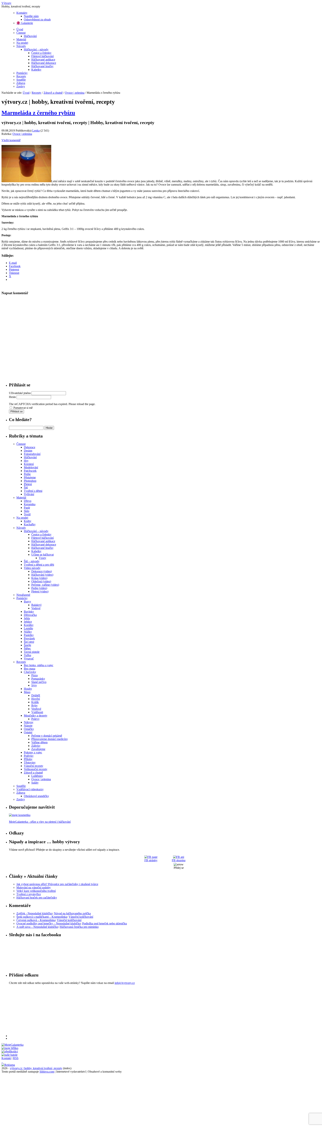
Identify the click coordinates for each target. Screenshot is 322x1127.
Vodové (35, 608)
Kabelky (36, 69)
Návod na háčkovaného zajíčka (72, 913)
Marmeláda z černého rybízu (38, 112)
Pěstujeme (30, 477)
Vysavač (29, 658)
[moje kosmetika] (19, 815)
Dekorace (29, 447)
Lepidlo (28, 628)
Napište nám (31, 16)
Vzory (42, 557)
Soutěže (21, 79)
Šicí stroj (29, 641)
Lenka (36, 130)
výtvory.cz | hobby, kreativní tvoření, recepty (36, 1068)
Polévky (29, 755)
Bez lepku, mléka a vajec (38, 665)
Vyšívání (29, 494)
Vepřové (36, 708)
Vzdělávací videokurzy (30, 789)
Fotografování (32, 454)
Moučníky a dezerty (35, 715)
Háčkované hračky (42, 66)
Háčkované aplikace (43, 59)
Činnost (21, 32)
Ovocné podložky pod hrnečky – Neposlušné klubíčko (48, 923)
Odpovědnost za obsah (37, 19)
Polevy (35, 718)
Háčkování (30, 36)
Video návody (32, 568)
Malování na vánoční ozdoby (33, 887)
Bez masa (29, 668)
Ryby (34, 705)
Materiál (21, 39)
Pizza (34, 675)
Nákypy (28, 722)
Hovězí (35, 698)
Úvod (19, 29)
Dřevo (27, 500)
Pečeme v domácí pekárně (46, 735)
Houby (28, 688)
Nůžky (28, 631)
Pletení (28, 484)
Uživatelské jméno (20, 393)
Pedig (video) (39, 588)
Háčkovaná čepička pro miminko (79, 926)
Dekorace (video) (41, 571)
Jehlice (28, 621)
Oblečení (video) (41, 581)
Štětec (27, 648)
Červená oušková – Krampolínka (35, 920)
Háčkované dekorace (43, 62)
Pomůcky (22, 73)
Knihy (27, 521)
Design (28, 450)
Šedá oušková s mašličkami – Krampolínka (41, 916)
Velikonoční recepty (35, 769)
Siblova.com (47, 1071)
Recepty (21, 76)
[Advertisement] (121, 1011)
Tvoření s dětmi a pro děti (39, 564)
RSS (15, 1058)
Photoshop (30, 480)
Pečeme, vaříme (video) (45, 584)
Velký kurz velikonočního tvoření (36, 890)
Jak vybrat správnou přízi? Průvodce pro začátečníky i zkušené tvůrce (57, 884)
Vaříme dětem (39, 742)
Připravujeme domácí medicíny (49, 739)
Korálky (29, 625)
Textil (27, 514)
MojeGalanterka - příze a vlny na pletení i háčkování (40, 821)
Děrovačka (30, 615)
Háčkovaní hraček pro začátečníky (36, 897)
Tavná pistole (32, 651)
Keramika (29, 504)
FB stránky (150, 860)
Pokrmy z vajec (33, 752)
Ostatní (28, 732)
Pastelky (29, 635)
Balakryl (36, 604)
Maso (27, 692)
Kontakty (21, 12)
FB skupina (178, 860)
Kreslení (29, 464)
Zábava (20, 83)
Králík (35, 702)
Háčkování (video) (42, 574)
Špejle (27, 645)
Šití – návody (32, 561)
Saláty (35, 782)
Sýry (34, 685)
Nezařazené (23, 594)
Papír (27, 507)
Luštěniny (37, 775)
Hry (26, 460)
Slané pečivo (38, 682)
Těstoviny (30, 762)
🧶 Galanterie (24, 23)
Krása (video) (39, 578)
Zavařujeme (38, 749)
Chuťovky (30, 672)
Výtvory (6, 3)
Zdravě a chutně (53, 92)
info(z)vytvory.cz (125, 982)
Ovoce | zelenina (74, 92)
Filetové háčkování (42, 56)
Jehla (27, 618)
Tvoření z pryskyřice (28, 894)
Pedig (27, 474)
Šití (26, 487)
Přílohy (28, 759)
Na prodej (22, 42)
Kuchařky (30, 524)
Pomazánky (38, 678)
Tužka (27, 655)
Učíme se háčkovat (42, 554)
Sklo (26, 511)
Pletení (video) (39, 591)
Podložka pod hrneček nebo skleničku (104, 923)
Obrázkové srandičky (36, 796)
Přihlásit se (16, 411)
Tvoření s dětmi (33, 490)
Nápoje (28, 725)
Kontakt (6, 1058)
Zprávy (20, 86)
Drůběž (35, 695)
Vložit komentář (10, 140)
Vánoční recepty (33, 765)
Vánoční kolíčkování (81, 916)
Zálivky (35, 745)
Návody (21, 46)
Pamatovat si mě (23, 407)
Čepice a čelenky (41, 52)
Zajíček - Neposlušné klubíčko (34, 913)
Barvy (27, 601)
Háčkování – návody (36, 49)
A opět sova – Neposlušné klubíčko (37, 926)
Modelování (31, 467)
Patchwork (30, 470)
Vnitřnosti (37, 712)
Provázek (29, 638)
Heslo (12, 397)
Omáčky (29, 729)
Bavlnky (29, 611)
